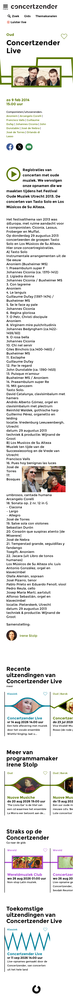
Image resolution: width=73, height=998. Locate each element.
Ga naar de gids (16, 842)
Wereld (11, 850)
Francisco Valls (15, 120)
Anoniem (12, 116)
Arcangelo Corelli (30, 116)
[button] (13, 174)
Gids (27, 16)
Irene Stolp (28, 636)
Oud (10, 34)
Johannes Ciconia (27, 124)
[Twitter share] (19, 147)
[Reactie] (29, 147)
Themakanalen (46, 16)
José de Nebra (30, 128)
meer (9, 686)
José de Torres (15, 132)
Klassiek (12, 693)
